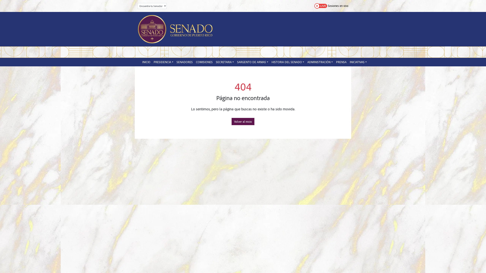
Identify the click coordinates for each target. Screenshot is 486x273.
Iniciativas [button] (357, 62)
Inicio (146, 62)
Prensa (341, 62)
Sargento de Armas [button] (251, 62)
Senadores (185, 62)
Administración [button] (319, 62)
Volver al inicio (243, 121)
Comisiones (204, 62)
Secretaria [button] (224, 62)
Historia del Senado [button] (286, 62)
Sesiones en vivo (337, 5)
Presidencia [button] (162, 62)
